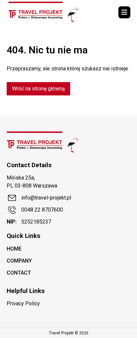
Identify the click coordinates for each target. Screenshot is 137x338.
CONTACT (19, 273)
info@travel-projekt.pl (46, 198)
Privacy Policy (23, 303)
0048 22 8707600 (42, 210)
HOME (14, 249)
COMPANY (19, 261)
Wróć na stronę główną (38, 88)
